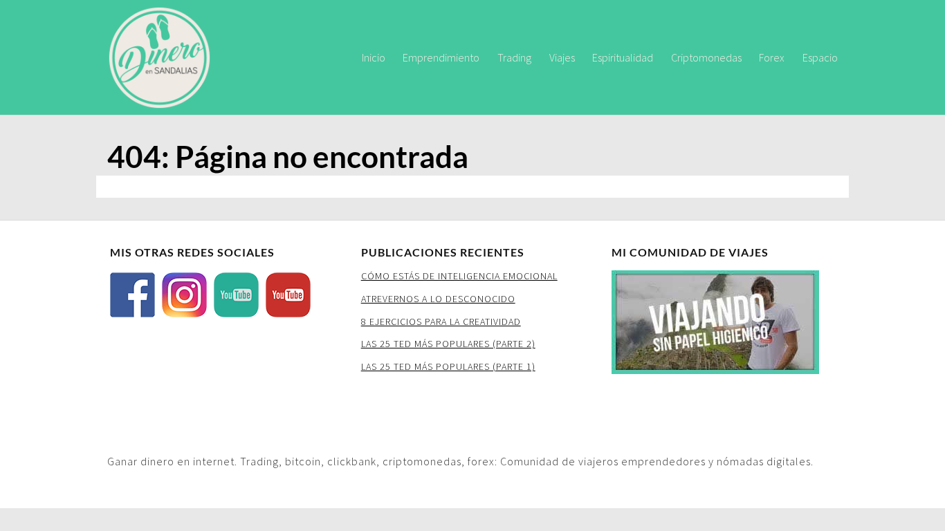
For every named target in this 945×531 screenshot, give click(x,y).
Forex (772, 57)
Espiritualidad (622, 57)
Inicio (373, 57)
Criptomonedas (706, 57)
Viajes (562, 57)
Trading (514, 57)
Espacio (820, 57)
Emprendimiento (441, 57)
